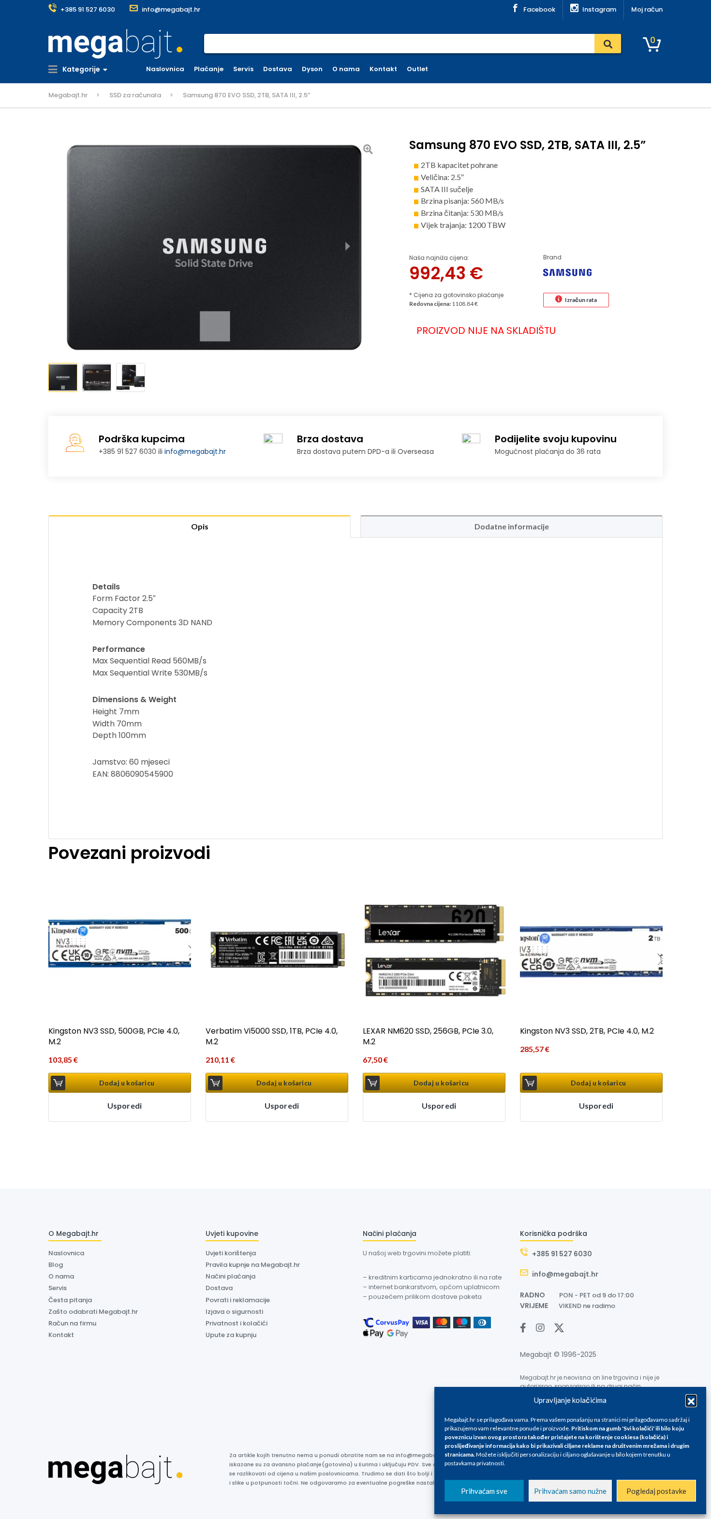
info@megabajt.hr (195, 451)
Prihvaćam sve (484, 1491)
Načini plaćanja (230, 1276)
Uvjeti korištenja (231, 1253)
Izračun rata (581, 299)
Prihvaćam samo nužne (570, 1491)
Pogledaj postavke (656, 1491)
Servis (243, 69)
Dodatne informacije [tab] (511, 526)
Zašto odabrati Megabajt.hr (93, 1311)
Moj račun (647, 9)
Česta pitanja (70, 1300)
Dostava (277, 69)
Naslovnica (165, 69)
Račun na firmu (72, 1323)
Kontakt (383, 69)
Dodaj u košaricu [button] (126, 1083)
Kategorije (80, 69)
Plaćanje (208, 69)
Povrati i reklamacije (238, 1300)
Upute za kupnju (231, 1334)
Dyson (312, 69)
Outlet (417, 69)
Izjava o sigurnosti (234, 1311)
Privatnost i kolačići (236, 1323)
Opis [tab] (199, 526)
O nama (346, 69)
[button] (691, 1400)
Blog (55, 1264)
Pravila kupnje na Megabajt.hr (253, 1264)
